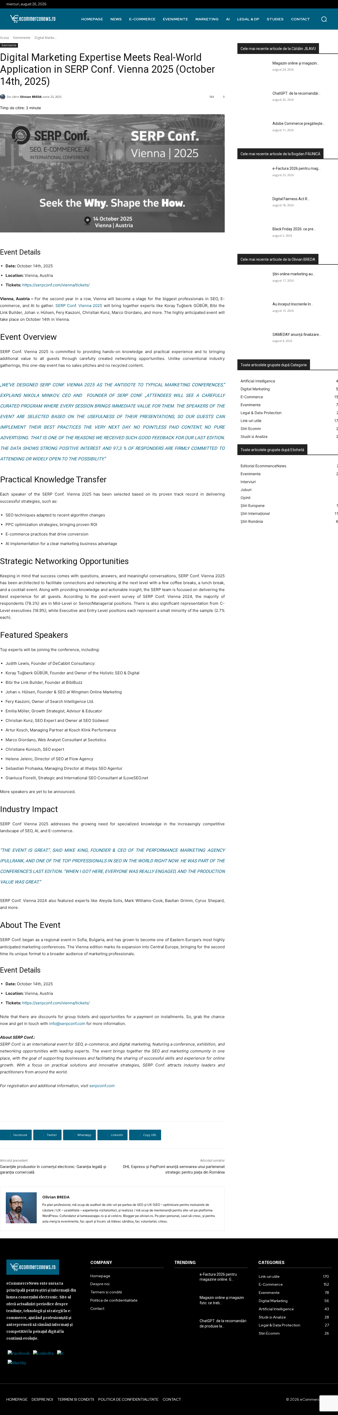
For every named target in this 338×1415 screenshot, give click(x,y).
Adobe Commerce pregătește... (299, 123)
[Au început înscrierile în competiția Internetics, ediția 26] (253, 313)
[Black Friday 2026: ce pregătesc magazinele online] (253, 238)
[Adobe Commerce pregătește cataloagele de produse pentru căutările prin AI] (253, 132)
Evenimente (21, 37)
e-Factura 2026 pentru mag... (297, 168)
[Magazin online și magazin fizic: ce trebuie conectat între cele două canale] (253, 72)
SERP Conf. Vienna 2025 (78, 305)
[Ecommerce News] (32, 18)
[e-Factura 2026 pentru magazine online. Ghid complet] (253, 177)
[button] (324, 19)
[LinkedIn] (43, 1353)
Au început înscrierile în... (293, 304)
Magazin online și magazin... (296, 63)
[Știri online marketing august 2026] (253, 283)
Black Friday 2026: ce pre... (294, 229)
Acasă (4, 37)
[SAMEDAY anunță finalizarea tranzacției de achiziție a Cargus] (253, 343)
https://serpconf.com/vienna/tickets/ (56, 284)
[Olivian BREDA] (21, 1208)
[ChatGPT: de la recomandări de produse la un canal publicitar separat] (253, 102)
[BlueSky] (17, 1363)
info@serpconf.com (67, 1023)
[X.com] (60, 1353)
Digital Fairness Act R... (291, 199)
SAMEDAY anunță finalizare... (297, 334)
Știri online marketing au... (294, 274)
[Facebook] (18, 1353)
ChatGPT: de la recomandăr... (297, 93)
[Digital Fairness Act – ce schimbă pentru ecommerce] (253, 207)
